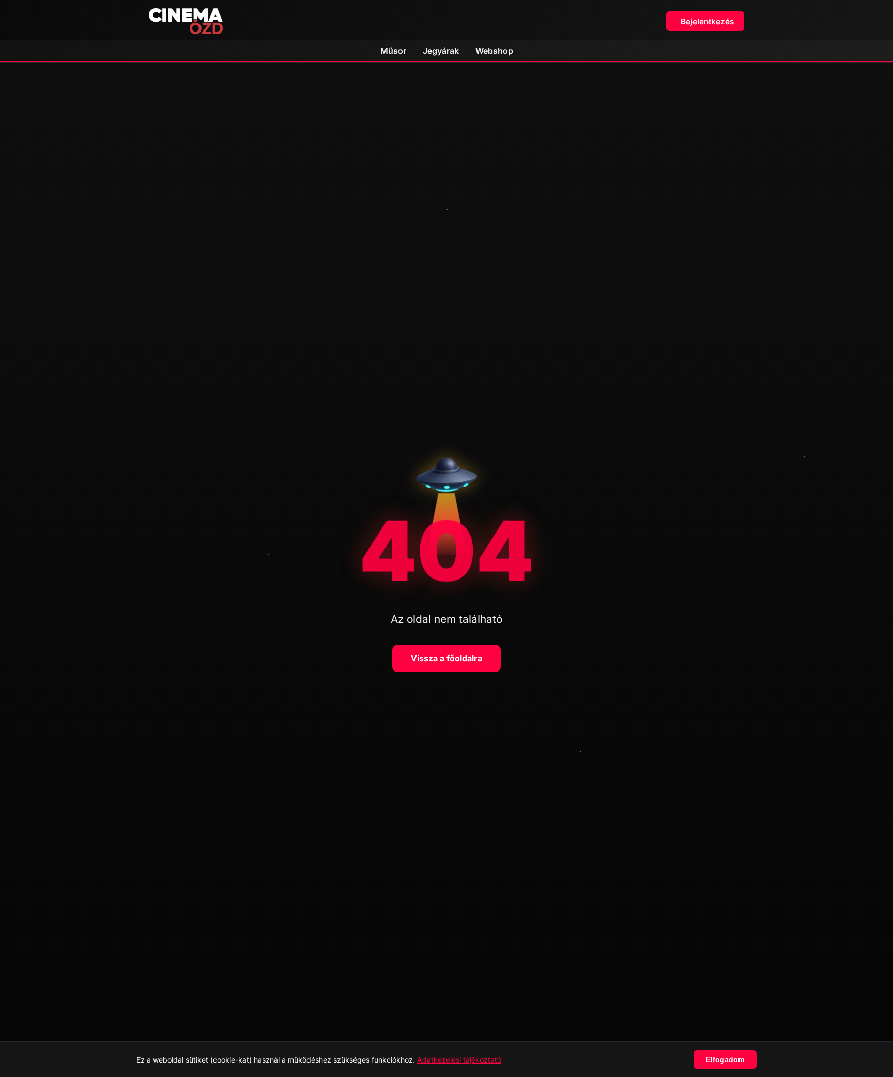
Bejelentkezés (707, 21)
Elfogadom (725, 1059)
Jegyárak (441, 50)
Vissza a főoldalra (446, 658)
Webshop (494, 50)
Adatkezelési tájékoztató (459, 1059)
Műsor (393, 50)
